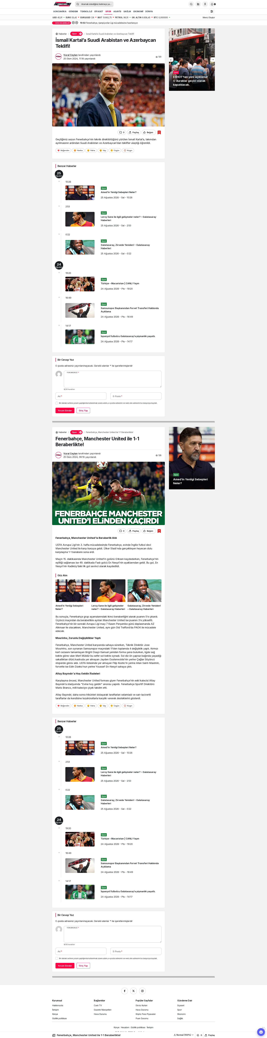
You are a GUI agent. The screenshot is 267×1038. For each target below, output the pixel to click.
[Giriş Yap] (205, 4)
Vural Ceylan (70, 55)
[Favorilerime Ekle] (159, 132)
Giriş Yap (83, 410)
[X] (133, 991)
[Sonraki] (76, 23)
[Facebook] (124, 991)
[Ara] (191, 4)
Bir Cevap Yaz (66, 359)
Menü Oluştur (209, 17)
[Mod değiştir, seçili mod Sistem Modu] (212, 11)
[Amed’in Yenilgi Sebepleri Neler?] (72, 595)
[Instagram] (142, 991)
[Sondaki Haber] (62, 3)
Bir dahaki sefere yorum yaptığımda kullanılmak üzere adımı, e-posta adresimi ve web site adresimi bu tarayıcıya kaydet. (108, 403)
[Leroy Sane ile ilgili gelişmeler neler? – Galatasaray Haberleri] (108, 595)
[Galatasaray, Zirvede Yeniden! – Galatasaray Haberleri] (144, 595)
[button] (198, 4)
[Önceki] (73, 23)
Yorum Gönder (65, 410)
